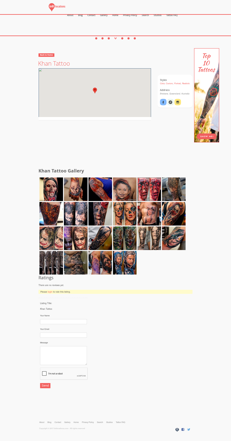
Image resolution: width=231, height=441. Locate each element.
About (70, 15)
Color (162, 83)
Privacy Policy (130, 15)
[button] (95, 90)
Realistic (186, 83)
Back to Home (46, 55)
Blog (80, 15)
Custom (169, 83)
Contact (91, 15)
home (115, 15)
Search (145, 15)
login (50, 291)
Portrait (177, 83)
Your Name (45, 315)
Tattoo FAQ (172, 15)
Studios (158, 15)
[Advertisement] (115, 145)
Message (44, 342)
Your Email (44, 329)
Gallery (103, 15)
